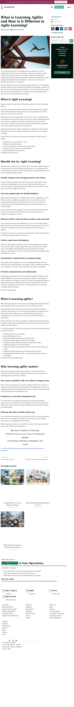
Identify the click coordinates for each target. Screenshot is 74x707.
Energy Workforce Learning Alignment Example (12, 504)
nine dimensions (8, 331)
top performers (25, 371)
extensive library (26, 434)
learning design (31, 448)
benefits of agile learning (13, 173)
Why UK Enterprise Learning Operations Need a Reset (12, 546)
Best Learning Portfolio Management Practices (38, 504)
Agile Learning (23, 448)
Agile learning (5, 104)
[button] (52, 7)
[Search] (71, 41)
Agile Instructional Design (11, 448)
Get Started (62, 72)
